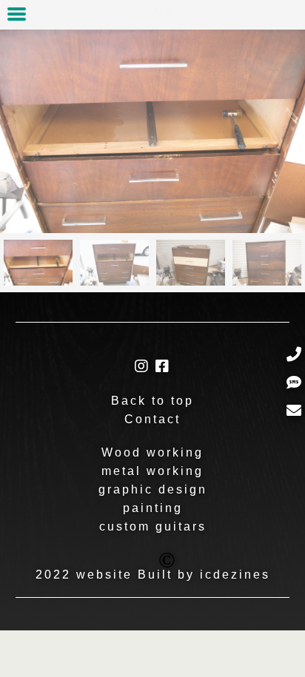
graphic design (152, 489)
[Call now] (294, 355)
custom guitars (153, 526)
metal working (152, 471)
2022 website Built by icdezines (153, 567)
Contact (152, 419)
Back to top (152, 400)
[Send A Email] (294, 411)
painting (153, 508)
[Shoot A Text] (294, 383)
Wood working (152, 452)
